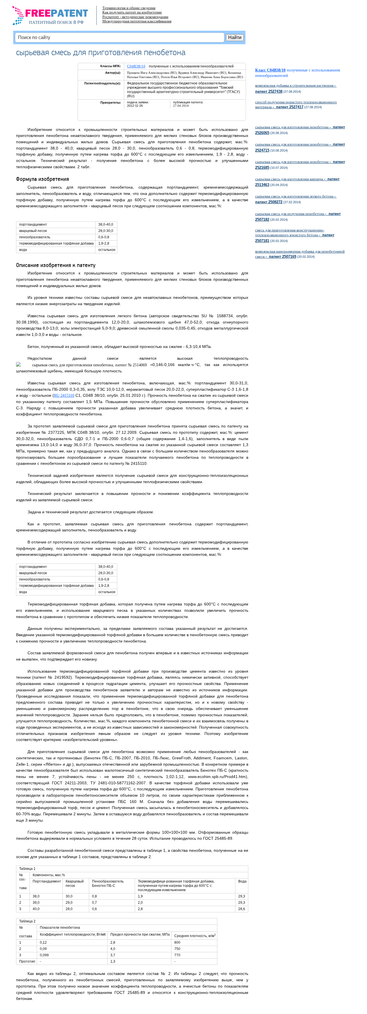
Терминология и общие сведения (128, 8)
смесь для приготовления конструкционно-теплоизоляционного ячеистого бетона (294, 235)
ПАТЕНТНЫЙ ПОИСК (50, 22)
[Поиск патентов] (56, 17)
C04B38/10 (136, 66)
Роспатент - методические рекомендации (135, 17)
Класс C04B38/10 (270, 70)
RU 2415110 (64, 395)
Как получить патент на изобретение (132, 12)
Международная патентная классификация (136, 21)
